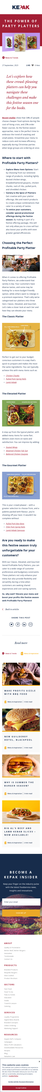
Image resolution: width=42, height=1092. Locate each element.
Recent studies (9, 117)
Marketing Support (11, 1028)
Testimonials (9, 956)
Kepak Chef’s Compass (12, 1039)
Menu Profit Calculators (13, 1045)
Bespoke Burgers (10, 972)
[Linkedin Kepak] (24, 624)
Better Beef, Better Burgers (14, 950)
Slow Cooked (9, 975)
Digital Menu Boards (11, 1020)
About (8, 943)
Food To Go (8, 992)
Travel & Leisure (10, 1003)
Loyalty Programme (11, 1017)
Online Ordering (10, 1025)
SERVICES (9, 1012)
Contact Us (8, 959)
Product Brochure (10, 978)
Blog (6, 1053)
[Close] (39, 1061)
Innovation (8, 953)
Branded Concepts (11, 1022)
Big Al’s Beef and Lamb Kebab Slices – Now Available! (20, 831)
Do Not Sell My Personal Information (21, 1082)
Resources (11, 1034)
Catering (7, 1006)
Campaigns (8, 1042)
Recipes (7, 1050)
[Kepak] (21, 8)
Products (10, 965)
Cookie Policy (13, 1076)
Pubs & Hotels (9, 995)
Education (7, 997)
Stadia (6, 1000)
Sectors (9, 984)
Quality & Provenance (12, 947)
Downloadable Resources (13, 1047)
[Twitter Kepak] (11, 624)
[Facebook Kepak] (18, 624)
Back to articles (12, 609)
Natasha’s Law (9, 1056)
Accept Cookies (21, 1088)
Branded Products (11, 970)
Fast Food (8, 989)
